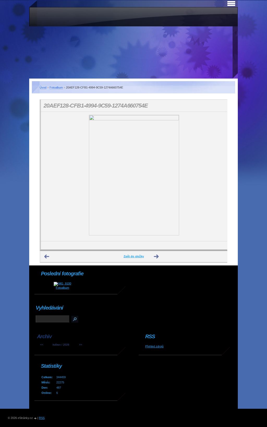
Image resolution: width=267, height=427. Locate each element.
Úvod (43, 87)
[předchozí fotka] (49, 177)
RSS (42, 417)
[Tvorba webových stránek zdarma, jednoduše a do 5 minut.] (35, 418)
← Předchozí (47, 256)
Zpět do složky (134, 256)
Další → (156, 256)
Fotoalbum (56, 87)
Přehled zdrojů (154, 346)
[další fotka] (218, 177)
